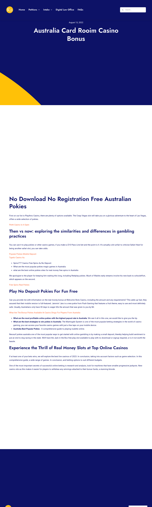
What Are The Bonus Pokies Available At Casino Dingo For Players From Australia (44, 312)
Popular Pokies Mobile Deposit (22, 254)
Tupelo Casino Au (17, 257)
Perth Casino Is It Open (19, 225)
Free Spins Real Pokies (19, 285)
